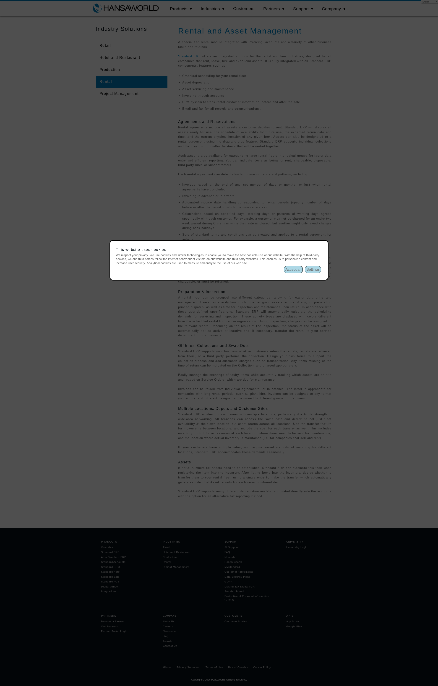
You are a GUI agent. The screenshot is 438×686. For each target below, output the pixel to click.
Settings (313, 269)
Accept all (293, 269)
